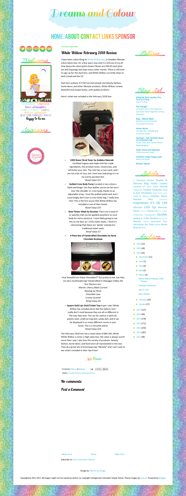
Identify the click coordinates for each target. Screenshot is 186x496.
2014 (138, 323)
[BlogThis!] (99, 369)
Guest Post (157, 193)
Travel (151, 225)
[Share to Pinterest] (107, 369)
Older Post (119, 454)
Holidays (154, 196)
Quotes (162, 214)
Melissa (74, 369)
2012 (138, 332)
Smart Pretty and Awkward (148, 150)
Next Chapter (144, 294)
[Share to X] (101, 369)
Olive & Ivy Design (97, 471)
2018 (138, 253)
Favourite (157, 190)
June (141, 261)
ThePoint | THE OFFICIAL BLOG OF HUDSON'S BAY (150, 139)
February (143, 300)
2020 (138, 244)
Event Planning (160, 187)
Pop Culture (162, 211)
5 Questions (139, 180)
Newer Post (67, 454)
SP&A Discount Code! (145, 152)
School (146, 222)
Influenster (163, 199)
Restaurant (163, 218)
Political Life (152, 211)
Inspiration (140, 203)
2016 (138, 314)
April (141, 270)
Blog (146, 183)
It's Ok (155, 203)
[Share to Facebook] (104, 369)
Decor (149, 187)
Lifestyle (137, 207)
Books (154, 183)
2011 (138, 337)
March (142, 275)
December (144, 257)
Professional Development (144, 215)
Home (93, 454)
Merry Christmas (143, 159)
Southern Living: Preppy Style (149, 157)
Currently (137, 187)
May (141, 266)
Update (157, 225)
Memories (162, 207)
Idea (150, 199)
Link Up (150, 207)
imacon (144, 478)
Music (136, 211)
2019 (138, 248)
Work (143, 228)
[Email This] (96, 369)
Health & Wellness (141, 196)
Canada (71, 373)
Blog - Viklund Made (145, 119)
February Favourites (147, 286)
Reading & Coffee (141, 218)
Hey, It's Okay (141, 102)
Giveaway (146, 193)
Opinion (143, 211)
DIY (144, 187)
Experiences (138, 190)
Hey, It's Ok (144, 290)
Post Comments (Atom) (84, 460)
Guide (165, 193)
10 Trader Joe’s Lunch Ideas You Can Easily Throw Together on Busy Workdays (150, 112)
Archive (150, 180)
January (142, 304)
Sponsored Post (159, 222)
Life (164, 203)
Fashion (147, 190)
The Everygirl (141, 107)
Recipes (154, 218)
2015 (138, 319)
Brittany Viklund (143, 164)
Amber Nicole (142, 129)
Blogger (162, 478)
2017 (138, 310)
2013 (138, 328)
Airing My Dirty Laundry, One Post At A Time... (148, 99)
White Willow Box (96, 59)
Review (77, 373)
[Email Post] (91, 369)
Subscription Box (88, 373)
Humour (137, 199)
